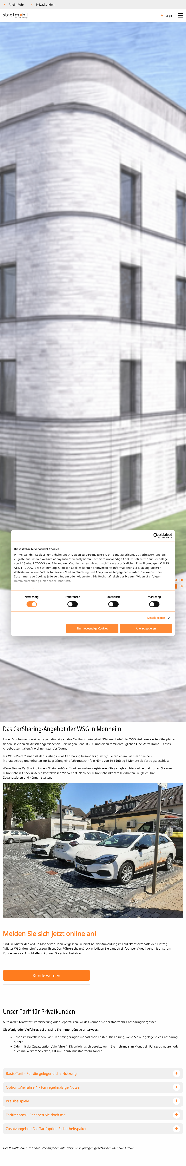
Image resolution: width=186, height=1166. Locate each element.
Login (169, 16)
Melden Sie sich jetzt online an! (50, 933)
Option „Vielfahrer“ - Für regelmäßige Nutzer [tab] (43, 1087)
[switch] (72, 604)
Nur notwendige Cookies (92, 628)
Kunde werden (46, 975)
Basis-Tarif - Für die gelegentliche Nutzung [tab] (41, 1073)
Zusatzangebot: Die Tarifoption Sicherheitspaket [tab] (46, 1128)
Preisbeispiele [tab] (17, 1101)
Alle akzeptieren (146, 628)
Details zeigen (156, 618)
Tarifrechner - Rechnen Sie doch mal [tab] (36, 1114)
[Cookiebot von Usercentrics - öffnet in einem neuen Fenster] (156, 535)
